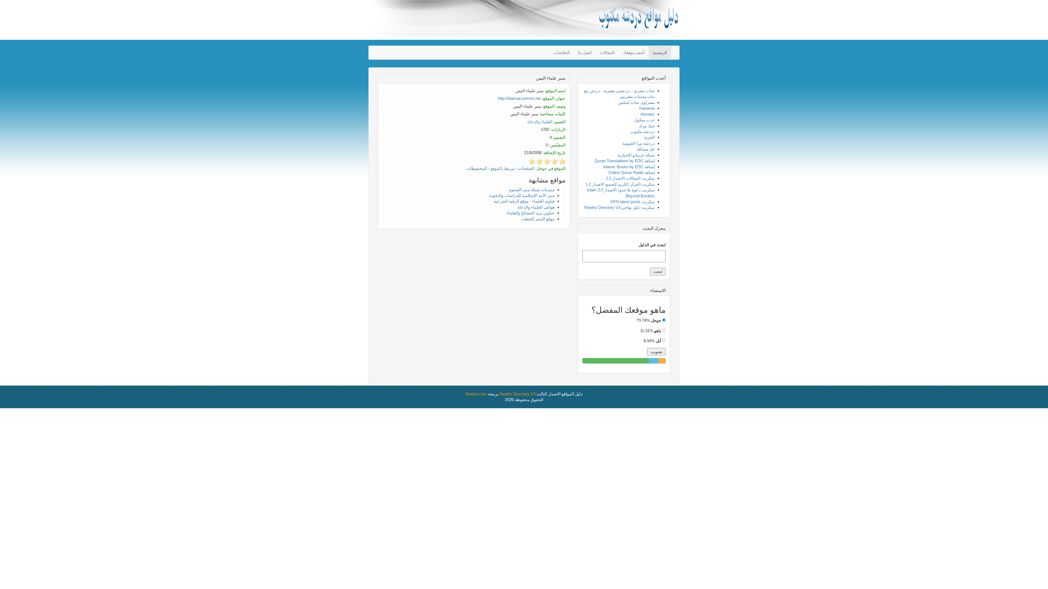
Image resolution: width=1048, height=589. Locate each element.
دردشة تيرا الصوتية (639, 143)
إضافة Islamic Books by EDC (629, 166)
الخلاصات (561, 52)
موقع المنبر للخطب (538, 219)
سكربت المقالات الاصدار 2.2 (630, 178)
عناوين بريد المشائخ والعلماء (531, 213)
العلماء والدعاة (539, 121)
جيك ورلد (647, 126)
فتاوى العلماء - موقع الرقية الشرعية (524, 201)
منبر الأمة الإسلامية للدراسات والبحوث (522, 195)
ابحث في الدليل (652, 244)
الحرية (649, 137)
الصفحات (526, 168)
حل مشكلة (646, 149)
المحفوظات (476, 168)
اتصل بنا (585, 52)
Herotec (648, 114)
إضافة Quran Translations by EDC (624, 160)
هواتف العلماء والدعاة (536, 207)
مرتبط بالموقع (502, 168)
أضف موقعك (634, 52)
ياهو (657, 330)
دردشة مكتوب (642, 131)
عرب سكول (644, 120)
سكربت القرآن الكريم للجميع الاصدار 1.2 (620, 184)
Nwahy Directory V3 (517, 394)
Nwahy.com (476, 394)
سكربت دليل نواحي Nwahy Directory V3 (619, 207)
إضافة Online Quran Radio (631, 172)
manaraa (647, 108)
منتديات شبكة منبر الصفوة (532, 189)
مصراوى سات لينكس (636, 102)
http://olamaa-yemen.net (519, 98)
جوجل (656, 320)
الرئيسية (660, 52)
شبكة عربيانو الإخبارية (636, 155)
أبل (658, 340)
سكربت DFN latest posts (633, 201)
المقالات (607, 52)
